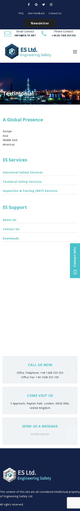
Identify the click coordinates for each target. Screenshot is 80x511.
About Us (9, 220)
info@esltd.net (40, 434)
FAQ (21, 13)
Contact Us (55, 13)
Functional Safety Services (23, 172)
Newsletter (40, 23)
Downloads (11, 238)
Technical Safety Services (22, 181)
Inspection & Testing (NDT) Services (30, 191)
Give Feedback (36, 13)
